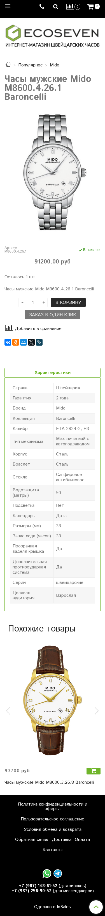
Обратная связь (31, 839)
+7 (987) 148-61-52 (38, 886)
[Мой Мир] (23, 342)
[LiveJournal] (39, 342)
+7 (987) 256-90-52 (31, 891)
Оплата (82, 839)
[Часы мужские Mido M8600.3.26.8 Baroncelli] (52, 700)
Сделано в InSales (52, 907)
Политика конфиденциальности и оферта (52, 806)
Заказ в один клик (52, 315)
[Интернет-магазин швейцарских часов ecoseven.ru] (52, 34)
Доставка (61, 839)
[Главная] (8, 65)
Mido (54, 65)
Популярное (30, 65)
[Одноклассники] (15, 342)
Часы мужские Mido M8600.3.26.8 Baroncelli (49, 782)
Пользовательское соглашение (52, 819)
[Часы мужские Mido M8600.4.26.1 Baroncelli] (52, 173)
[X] (31, 342)
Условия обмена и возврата (52, 829)
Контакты (52, 850)
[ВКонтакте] (7, 342)
